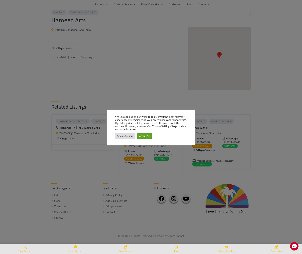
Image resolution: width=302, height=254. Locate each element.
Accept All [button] (144, 136)
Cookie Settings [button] (125, 136)
